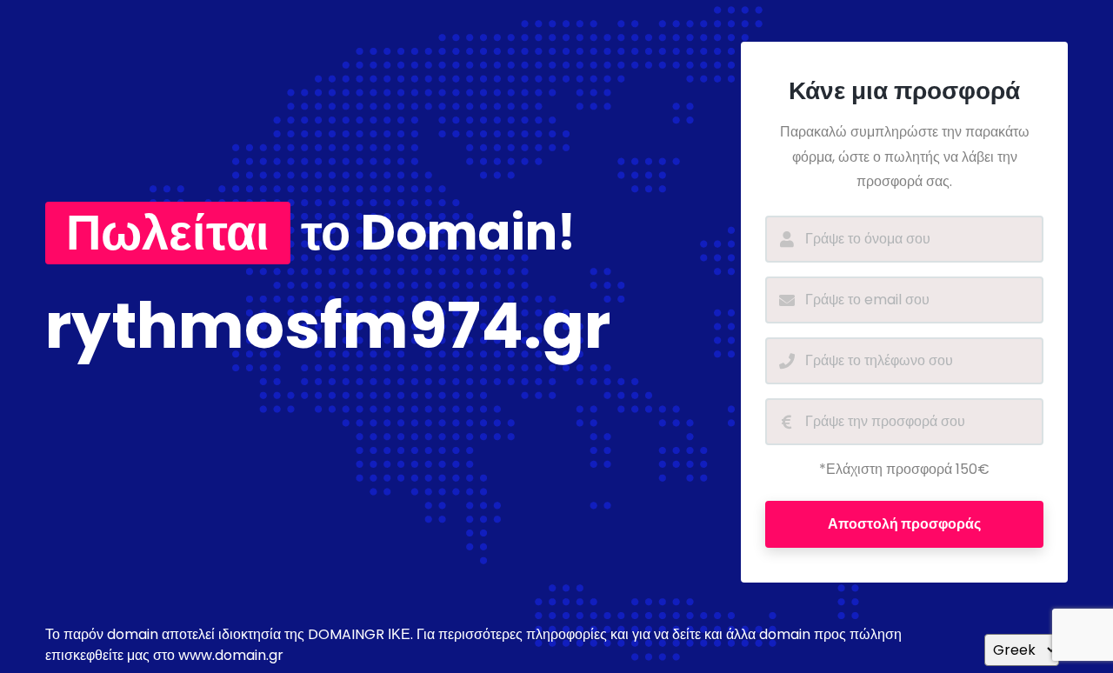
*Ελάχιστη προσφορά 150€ (904, 469)
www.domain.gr (230, 655)
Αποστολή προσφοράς (904, 524)
